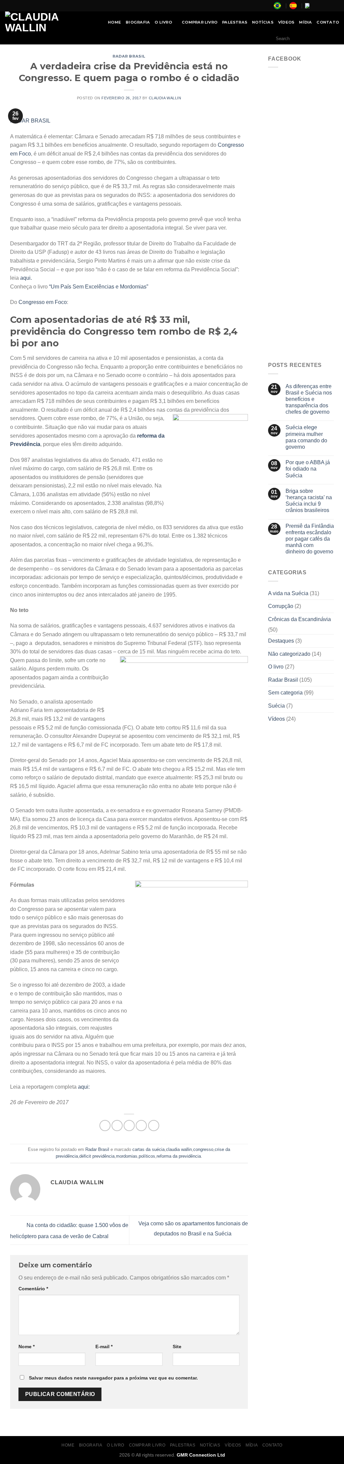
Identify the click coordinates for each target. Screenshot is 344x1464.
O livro (276, 667)
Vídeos (286, 22)
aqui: (84, 1087)
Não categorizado (289, 654)
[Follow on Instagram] (323, 5)
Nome (26, 1346)
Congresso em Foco (42, 302)
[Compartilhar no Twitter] (117, 1125)
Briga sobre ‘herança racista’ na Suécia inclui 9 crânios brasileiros (309, 500)
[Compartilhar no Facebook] (105, 1125)
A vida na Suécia (288, 593)
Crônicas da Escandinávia (299, 619)
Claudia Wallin (165, 98)
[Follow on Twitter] (329, 5)
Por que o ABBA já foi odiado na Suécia (308, 468)
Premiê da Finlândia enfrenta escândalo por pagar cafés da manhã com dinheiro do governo (310, 539)
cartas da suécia (148, 1149)
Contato (327, 22)
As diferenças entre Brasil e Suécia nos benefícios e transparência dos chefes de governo (309, 399)
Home (114, 22)
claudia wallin (179, 1149)
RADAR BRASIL (30, 121)
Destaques (281, 641)
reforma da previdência (179, 1156)
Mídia (305, 22)
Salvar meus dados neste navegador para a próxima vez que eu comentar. (113, 1378)
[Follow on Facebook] (316, 5)
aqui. (26, 278)
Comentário (33, 1288)
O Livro (163, 22)
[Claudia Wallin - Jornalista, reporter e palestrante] (49, 22)
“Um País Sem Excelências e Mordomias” (98, 287)
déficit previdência (97, 1156)
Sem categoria (285, 692)
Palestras (234, 22)
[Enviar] (332, 38)
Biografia (138, 22)
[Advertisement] (301, 252)
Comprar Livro (199, 22)
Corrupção (280, 606)
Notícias (262, 22)
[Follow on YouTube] (336, 5)
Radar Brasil (129, 56)
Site (177, 1346)
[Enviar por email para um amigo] (129, 1125)
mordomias (126, 1156)
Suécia (276, 706)
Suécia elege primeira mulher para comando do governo (306, 437)
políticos (147, 1156)
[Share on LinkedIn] (153, 1125)
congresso (203, 1149)
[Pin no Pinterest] (141, 1125)
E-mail (104, 1346)
